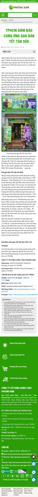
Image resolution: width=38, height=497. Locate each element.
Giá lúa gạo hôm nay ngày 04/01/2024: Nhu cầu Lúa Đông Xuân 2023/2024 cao (18, 306)
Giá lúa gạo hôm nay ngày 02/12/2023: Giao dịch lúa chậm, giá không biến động (19, 329)
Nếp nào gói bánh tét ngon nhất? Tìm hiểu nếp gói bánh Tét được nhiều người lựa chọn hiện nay (19, 309)
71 (4, 280)
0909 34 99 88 (12, 278)
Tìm (34, 15)
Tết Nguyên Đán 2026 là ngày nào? (14, 322)
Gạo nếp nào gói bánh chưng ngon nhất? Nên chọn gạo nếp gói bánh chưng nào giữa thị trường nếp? (19, 319)
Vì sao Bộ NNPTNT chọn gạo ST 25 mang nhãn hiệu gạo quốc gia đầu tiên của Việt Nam (19, 302)
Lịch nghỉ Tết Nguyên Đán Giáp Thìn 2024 (16, 323)
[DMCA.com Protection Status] (13, 471)
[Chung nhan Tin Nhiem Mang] (22, 471)
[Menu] (3, 15)
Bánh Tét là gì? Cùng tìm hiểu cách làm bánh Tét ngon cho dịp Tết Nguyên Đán (18, 316)
